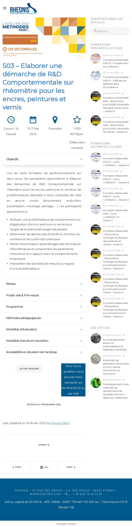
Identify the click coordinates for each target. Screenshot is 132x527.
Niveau (11, 283)
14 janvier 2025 (112, 226)
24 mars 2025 (112, 55)
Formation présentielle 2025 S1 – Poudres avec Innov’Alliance (116, 63)
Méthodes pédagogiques (23, 318)
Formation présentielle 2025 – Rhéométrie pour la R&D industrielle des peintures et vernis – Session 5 (116, 104)
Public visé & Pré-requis (22, 295)
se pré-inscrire (29, 369)
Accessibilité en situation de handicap (31, 352)
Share (42, 445)
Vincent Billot (60, 423)
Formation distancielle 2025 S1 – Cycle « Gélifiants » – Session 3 (116, 179)
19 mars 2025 (112, 154)
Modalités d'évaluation (21, 329)
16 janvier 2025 (112, 93)
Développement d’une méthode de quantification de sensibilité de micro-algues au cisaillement (116, 391)
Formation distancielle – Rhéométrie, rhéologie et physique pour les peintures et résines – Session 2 (115, 310)
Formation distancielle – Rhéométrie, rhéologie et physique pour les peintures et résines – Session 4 (115, 262)
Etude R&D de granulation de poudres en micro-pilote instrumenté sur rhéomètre (116, 367)
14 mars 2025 (112, 205)
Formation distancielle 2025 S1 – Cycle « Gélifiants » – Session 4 (116, 162)
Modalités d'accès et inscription (27, 340)
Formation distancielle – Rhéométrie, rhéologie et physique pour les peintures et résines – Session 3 (115, 286)
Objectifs (12, 159)
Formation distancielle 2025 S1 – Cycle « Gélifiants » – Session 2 (116, 196)
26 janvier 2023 (113, 335)
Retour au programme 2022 (44, 404)
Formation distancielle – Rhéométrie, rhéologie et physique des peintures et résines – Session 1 (115, 238)
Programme (14, 306)
